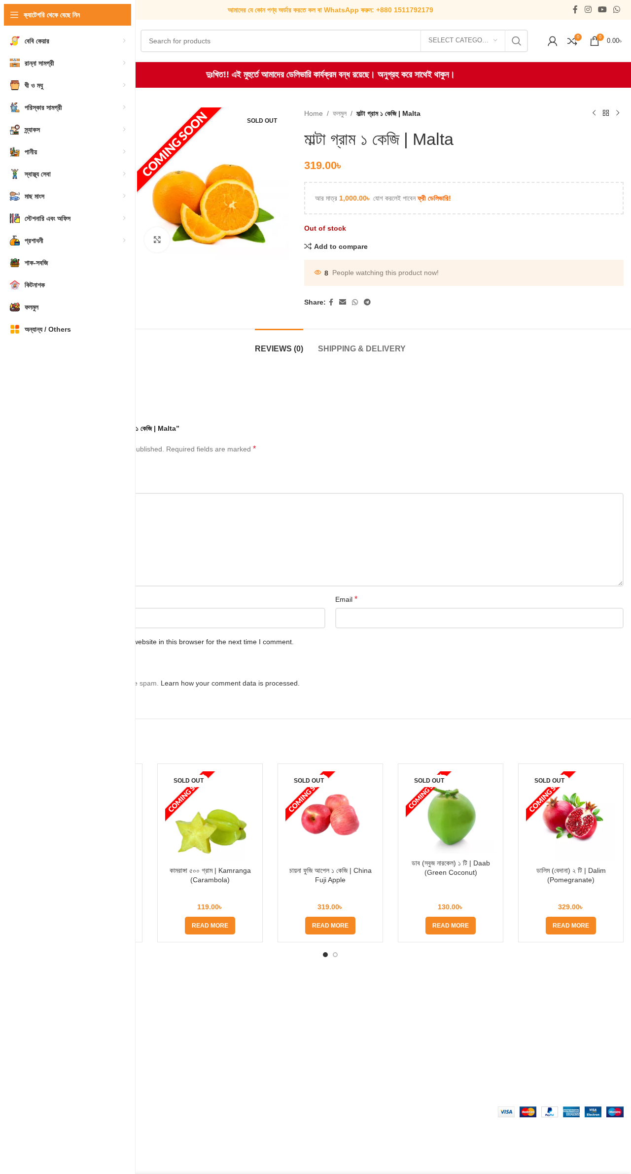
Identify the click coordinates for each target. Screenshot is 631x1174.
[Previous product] (594, 113)
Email (346, 599)
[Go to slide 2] (335, 954)
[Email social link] (342, 302)
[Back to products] (606, 113)
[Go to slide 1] (325, 954)
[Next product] (618, 113)
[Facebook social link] (575, 9)
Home (313, 113)
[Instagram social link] (588, 9)
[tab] (279, 344)
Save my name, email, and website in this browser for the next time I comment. (171, 642)
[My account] (552, 41)
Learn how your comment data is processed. (230, 683)
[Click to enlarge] (156, 239)
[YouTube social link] (602, 9)
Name (49, 599)
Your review (57, 485)
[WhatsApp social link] (617, 9)
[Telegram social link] (367, 302)
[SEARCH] (516, 41)
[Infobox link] (330, 9)
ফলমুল (340, 113)
